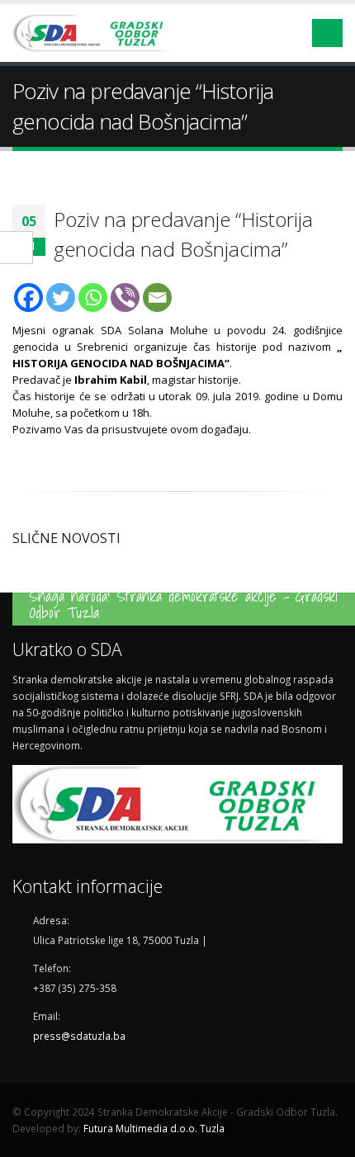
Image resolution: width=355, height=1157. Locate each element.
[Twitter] (60, 297)
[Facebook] (28, 297)
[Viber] (125, 297)
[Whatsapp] (92, 297)
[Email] (157, 297)
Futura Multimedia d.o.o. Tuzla (154, 1128)
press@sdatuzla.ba (79, 1035)
